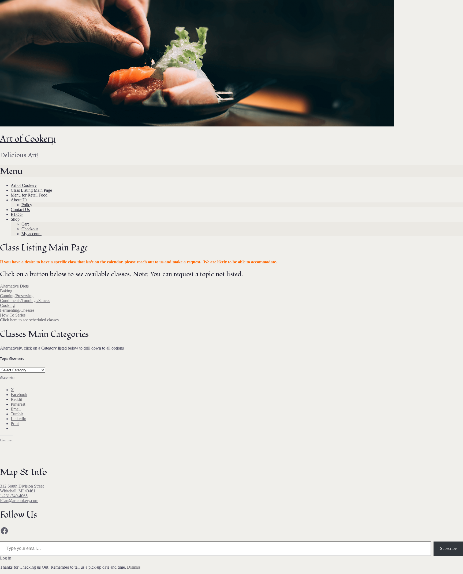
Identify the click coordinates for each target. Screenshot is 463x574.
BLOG (17, 214)
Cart (25, 224)
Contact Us (20, 209)
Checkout (29, 229)
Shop (15, 219)
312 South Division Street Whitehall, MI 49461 (22, 488)
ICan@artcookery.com (19, 500)
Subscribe (448, 548)
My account (31, 233)
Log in (5, 558)
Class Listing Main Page (31, 190)
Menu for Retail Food (29, 195)
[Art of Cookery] (197, 125)
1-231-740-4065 (14, 495)
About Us (19, 200)
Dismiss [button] (133, 567)
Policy (26, 204)
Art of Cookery (28, 139)
